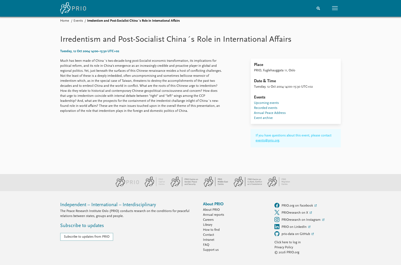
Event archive (263, 118)
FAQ (206, 245)
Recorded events (265, 108)
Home (64, 21)
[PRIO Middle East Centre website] (214, 186)
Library (207, 225)
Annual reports (213, 215)
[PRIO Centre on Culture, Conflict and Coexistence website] (246, 186)
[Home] (73, 8)
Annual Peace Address (270, 113)
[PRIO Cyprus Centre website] (153, 186)
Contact (208, 235)
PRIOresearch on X (295, 213)
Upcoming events (266, 103)
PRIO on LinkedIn (294, 227)
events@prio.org (267, 140)
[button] (335, 8)
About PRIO (211, 210)
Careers (208, 220)
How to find (211, 230)
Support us (211, 250)
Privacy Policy (283, 247)
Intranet (208, 240)
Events (78, 21)
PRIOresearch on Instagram (301, 220)
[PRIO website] (125, 186)
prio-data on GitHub (296, 234)
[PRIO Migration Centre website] (276, 186)
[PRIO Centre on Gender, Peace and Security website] (182, 186)
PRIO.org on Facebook (298, 205)
